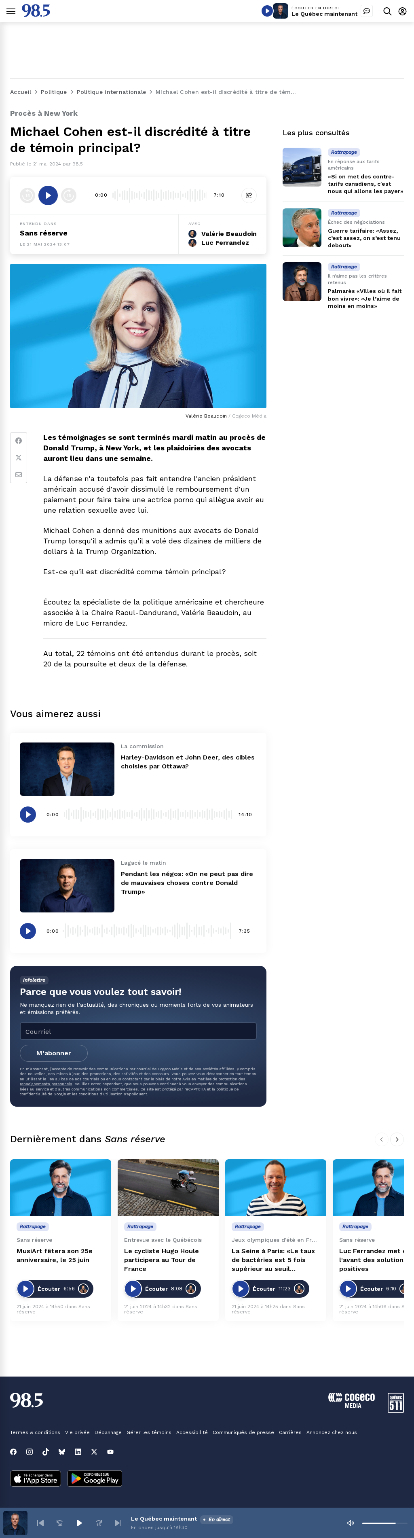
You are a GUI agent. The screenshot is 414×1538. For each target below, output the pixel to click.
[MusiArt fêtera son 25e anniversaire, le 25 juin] (60, 1187)
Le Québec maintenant (324, 14)
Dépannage (108, 1432)
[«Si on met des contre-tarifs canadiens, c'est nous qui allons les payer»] (302, 167)
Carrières (290, 1432)
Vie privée (77, 1432)
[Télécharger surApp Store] (35, 1479)
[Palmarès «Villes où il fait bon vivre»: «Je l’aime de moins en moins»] (302, 281)
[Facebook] (18, 440)
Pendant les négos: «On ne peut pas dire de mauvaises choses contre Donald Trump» (187, 882)
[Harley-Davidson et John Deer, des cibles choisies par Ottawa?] (67, 769)
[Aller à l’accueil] (36, 15)
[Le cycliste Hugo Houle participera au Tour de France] (168, 1187)
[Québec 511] (396, 1411)
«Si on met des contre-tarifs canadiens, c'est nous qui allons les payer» (365, 183)
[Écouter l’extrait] (48, 195)
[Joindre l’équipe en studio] (367, 11)
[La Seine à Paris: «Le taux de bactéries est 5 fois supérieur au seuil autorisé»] (275, 1187)
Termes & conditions (35, 1432)
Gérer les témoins (149, 1432)
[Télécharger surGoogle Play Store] (95, 1479)
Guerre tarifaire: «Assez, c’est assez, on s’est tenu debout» (364, 237)
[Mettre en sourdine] (350, 1523)
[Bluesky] (62, 1452)
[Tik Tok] (45, 1452)
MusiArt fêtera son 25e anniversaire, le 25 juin (55, 1255)
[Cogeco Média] (351, 1406)
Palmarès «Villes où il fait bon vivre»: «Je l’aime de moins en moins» (364, 298)
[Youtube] (110, 1452)
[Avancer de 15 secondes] (68, 195)
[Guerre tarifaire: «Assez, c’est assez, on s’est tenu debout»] (302, 227)
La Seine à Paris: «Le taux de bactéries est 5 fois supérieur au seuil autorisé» (273, 1260)
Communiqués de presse (243, 1432)
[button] (40, 1523)
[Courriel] (18, 474)
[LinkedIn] (78, 1452)
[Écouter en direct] (267, 10)
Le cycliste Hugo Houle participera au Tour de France (161, 1260)
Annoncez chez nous (331, 1432)
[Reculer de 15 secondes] (27, 195)
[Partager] (249, 195)
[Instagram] (29, 1452)
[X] (94, 1452)
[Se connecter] (402, 11)
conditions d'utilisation (101, 1094)
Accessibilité (192, 1432)
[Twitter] (18, 457)
